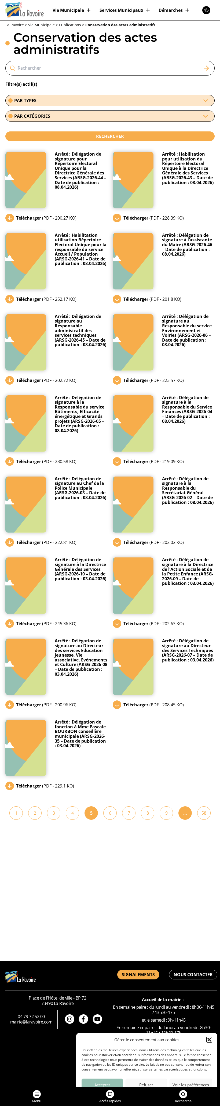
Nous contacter (193, 975)
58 (203, 813)
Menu (36, 1100)
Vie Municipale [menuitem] (68, 10)
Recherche (183, 1100)
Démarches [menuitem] (171, 10)
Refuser (146, 1084)
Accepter (102, 1084)
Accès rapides (110, 1100)
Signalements (138, 975)
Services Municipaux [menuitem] (121, 10)
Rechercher (110, 136)
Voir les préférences (191, 1084)
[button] (209, 1039)
